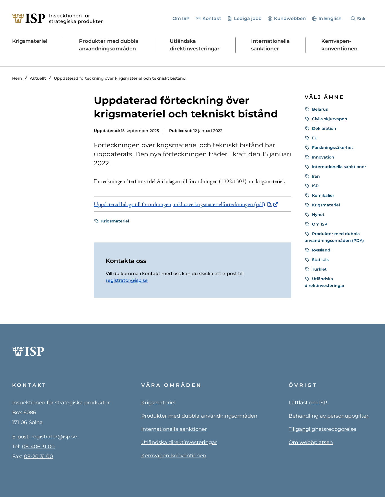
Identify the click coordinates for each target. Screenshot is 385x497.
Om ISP (181, 18)
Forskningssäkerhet (332, 147)
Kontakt (211, 18)
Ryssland (321, 250)
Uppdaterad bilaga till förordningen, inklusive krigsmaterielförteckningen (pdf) (179, 204)
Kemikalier (323, 195)
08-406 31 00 (38, 446)
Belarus (320, 109)
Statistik (320, 259)
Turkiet (319, 269)
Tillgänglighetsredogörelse (322, 429)
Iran (316, 176)
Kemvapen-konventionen (173, 456)
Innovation (323, 157)
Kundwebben (290, 18)
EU (315, 138)
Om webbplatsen (311, 442)
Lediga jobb (248, 18)
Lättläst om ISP (308, 403)
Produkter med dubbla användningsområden (199, 416)
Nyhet (318, 214)
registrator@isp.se (127, 280)
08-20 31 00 (38, 456)
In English (330, 18)
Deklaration (324, 128)
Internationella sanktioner (339, 166)
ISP (315, 185)
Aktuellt (38, 78)
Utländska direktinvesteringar (179, 442)
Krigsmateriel (115, 221)
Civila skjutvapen (329, 118)
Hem (17, 78)
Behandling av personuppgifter (328, 416)
